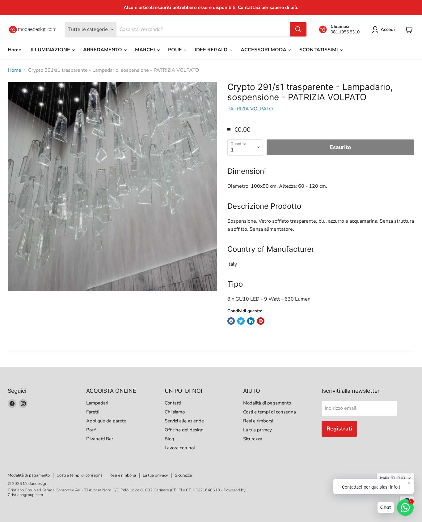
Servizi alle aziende (184, 421)
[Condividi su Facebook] (231, 321)
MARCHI (145, 49)
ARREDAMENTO (103, 49)
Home (14, 49)
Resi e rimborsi (258, 421)
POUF (175, 49)
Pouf (91, 430)
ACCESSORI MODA (264, 49)
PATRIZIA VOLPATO (250, 108)
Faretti (92, 412)
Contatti (173, 403)
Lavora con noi (180, 448)
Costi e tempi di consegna (269, 412)
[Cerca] (298, 29)
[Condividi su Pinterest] (260, 321)
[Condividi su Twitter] (241, 321)
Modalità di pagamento (267, 403)
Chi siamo (175, 412)
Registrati (339, 428)
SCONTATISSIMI (319, 49)
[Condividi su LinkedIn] (251, 321)
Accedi (388, 29)
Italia (392, 478)
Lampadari (97, 403)
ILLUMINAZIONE (51, 49)
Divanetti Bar (99, 439)
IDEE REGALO (212, 49)
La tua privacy (257, 430)
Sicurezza (252, 439)
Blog (169, 439)
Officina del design (184, 430)
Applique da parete (106, 421)
